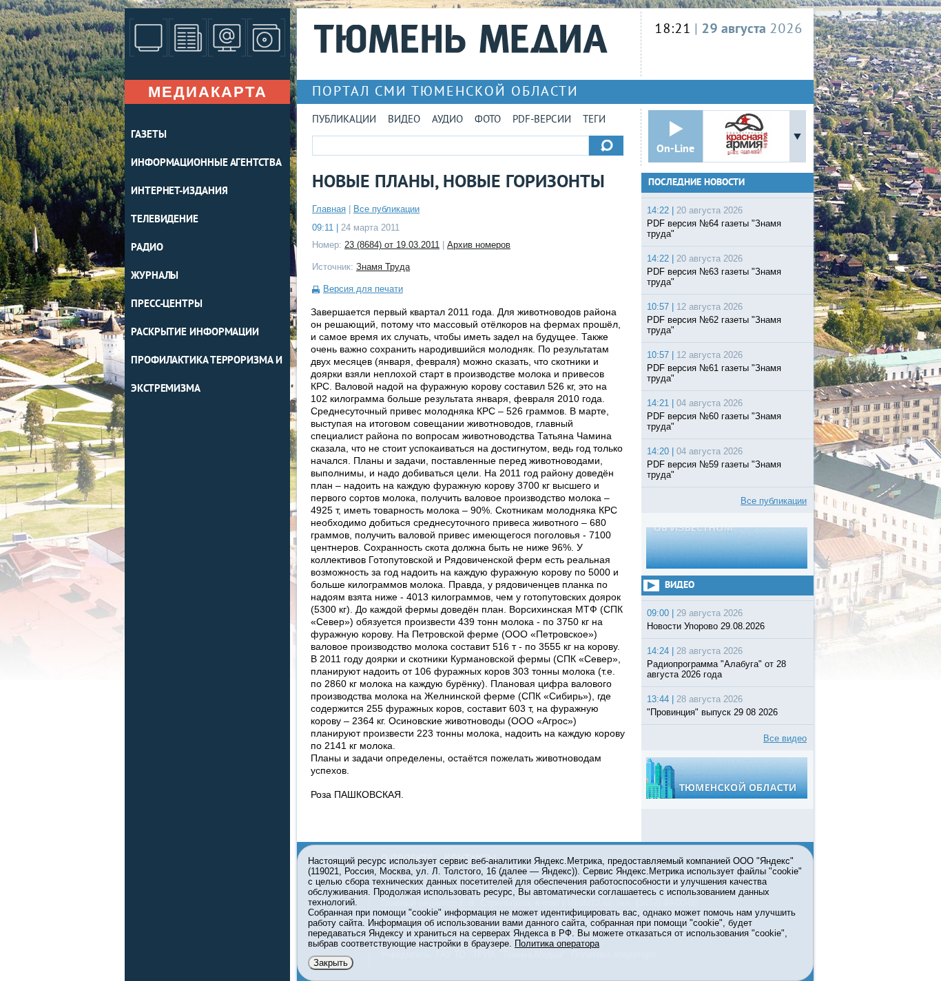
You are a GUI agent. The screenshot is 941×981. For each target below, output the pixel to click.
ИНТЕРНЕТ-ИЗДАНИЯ (179, 191)
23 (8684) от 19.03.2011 (392, 245)
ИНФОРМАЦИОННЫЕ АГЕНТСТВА (206, 163)
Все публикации (386, 209)
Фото (488, 120)
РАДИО (147, 248)
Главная (329, 209)
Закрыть (330, 963)
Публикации (344, 120)
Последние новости (696, 183)
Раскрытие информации (195, 332)
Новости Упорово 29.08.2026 (706, 626)
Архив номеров (478, 245)
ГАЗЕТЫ (148, 135)
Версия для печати (363, 289)
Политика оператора (557, 943)
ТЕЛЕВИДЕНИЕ (164, 219)
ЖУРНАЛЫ (154, 276)
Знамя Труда (383, 267)
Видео (404, 120)
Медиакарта (207, 92)
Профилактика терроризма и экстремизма (206, 375)
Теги (594, 120)
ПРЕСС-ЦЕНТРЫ (167, 304)
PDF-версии (542, 120)
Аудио (447, 120)
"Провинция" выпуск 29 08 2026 (712, 712)
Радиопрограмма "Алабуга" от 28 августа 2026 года (716, 669)
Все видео (785, 738)
